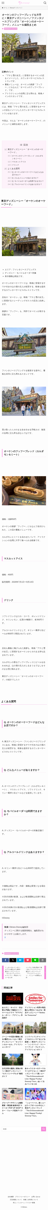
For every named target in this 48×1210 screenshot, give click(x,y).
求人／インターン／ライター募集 (24, 1202)
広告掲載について (16, 1199)
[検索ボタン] (45, 3)
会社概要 (11, 1196)
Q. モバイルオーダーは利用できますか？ (28, 181)
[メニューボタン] (3, 3)
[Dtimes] (24, 3)
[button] (5, 960)
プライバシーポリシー (22, 1196)
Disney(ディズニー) (11, 28)
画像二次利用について (30, 1199)
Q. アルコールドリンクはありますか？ (27, 184)
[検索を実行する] (43, 1129)
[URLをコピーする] (42, 960)
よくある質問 (14, 169)
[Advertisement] (24, 1158)
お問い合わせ (35, 1196)
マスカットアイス (19, 162)
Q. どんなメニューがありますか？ (25, 178)
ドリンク (15, 165)
